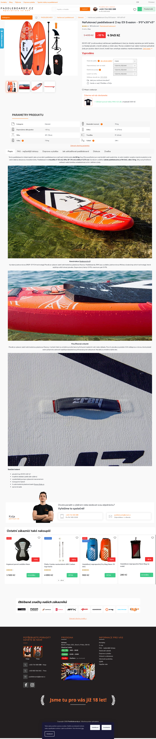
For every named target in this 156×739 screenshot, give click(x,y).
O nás (101, 645)
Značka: (86, 29)
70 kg (117, 124)
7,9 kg (47, 141)
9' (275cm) (118, 130)
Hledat (85, 9)
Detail (70, 575)
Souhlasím (106, 727)
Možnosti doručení (111, 80)
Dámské (47, 124)
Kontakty (4, 2)
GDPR (101, 662)
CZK (137, 2)
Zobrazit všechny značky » (78, 618)
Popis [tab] (10, 151)
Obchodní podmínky (105, 659)
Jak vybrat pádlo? (106, 61)
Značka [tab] (107, 151)
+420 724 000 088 (72, 515)
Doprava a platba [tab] (50, 151)
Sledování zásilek (105, 651)
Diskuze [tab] (96, 151)
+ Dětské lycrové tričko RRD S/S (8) (114, 102)
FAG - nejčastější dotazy (107, 648)
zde (82, 728)
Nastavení (50, 734)
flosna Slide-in (39, 484)
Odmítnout (95, 727)
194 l (116, 141)
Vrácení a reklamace (106, 656)
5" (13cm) (118, 135)
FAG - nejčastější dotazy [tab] (27, 151)
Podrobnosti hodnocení (107, 26)
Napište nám (103, 664)
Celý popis (146, 49)
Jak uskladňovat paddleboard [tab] (76, 151)
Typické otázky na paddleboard (47, 2)
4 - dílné (61, 580)
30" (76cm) (48, 135)
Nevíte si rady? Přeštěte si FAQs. (101, 83)
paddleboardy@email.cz (122, 515)
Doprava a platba (29, 2)
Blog (10, 2)
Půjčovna (18, 2)
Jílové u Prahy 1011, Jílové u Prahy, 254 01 (75, 645)
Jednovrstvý (85, 261)
